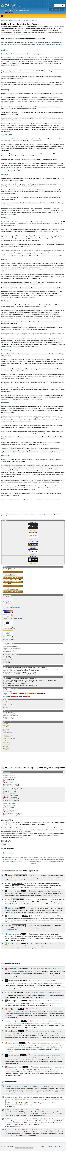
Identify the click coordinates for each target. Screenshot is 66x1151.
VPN (13, 775)
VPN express (5, 455)
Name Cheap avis (7, 732)
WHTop (3, 20)
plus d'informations (49, 895)
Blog (22, 1147)
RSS (31, 1147)
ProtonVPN (5, 403)
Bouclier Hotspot (6, 350)
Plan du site (57, 1146)
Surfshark (4, 174)
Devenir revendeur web (11, 1097)
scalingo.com (13, 797)
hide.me (4, 259)
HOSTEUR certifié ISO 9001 (12, 1110)
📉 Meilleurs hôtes (12, 20)
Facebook (16, 1147)
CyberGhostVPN (6, 135)
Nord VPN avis (6, 726)
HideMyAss (5, 218)
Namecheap (5, 90)
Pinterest (25, 1147)
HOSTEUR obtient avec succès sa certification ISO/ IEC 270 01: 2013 (24, 1119)
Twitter (19, 1147)
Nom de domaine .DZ (10, 1130)
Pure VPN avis (6, 749)
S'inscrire (61, 10)
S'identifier (55, 10)
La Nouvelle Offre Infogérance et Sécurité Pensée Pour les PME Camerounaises (27, 1086)
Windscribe (5, 301)
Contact (42, 1146)
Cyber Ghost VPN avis (9, 738)
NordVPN (4, 50)
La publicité (49, 1146)
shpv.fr (11, 811)
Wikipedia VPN (9, 853)
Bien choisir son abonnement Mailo (45, 992)
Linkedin (28, 1147)
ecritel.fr (12, 782)
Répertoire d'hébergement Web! (12, 6)
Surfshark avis (6, 744)
